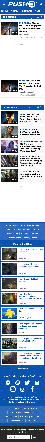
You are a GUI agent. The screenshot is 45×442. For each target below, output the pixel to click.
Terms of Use (12, 234)
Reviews (42, 37)
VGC (39, 416)
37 (15, 33)
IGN (21, 416)
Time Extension (15, 412)
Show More (22, 368)
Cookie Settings (14, 238)
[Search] (41, 4)
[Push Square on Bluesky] (37, 383)
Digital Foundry (30, 412)
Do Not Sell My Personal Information (22, 402)
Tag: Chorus (9, 17)
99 (15, 151)
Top (9, 225)
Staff (23, 225)
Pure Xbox (32, 408)
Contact (21, 229)
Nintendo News (11, 416)
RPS (34, 421)
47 (15, 165)
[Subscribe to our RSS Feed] (8, 383)
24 (15, 122)
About (15, 225)
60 (15, 180)
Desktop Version (30, 238)
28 (15, 137)
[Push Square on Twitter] (27, 383)
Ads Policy (25, 234)
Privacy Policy (33, 229)
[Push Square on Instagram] (13, 389)
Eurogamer (30, 416)
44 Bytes (26, 400)
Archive (35, 234)
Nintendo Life (20, 408)
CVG (28, 421)
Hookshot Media (20, 397)
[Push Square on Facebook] (32, 389)
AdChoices (37, 400)
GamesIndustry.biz (16, 421)
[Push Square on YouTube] (17, 383)
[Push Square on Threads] (22, 389)
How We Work (33, 225)
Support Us (11, 229)
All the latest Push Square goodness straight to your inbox (22, 430)
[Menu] (4, 4)
